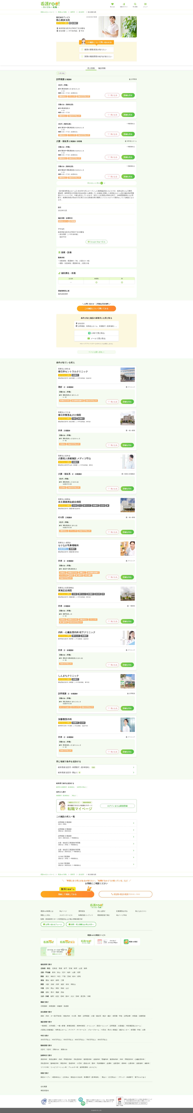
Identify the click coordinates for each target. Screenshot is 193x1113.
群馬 (79, 976)
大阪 (47, 984)
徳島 (47, 992)
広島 (47, 988)
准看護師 (52, 1006)
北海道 (54, 968)
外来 (47, 1016)
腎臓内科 (105, 1059)
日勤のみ (56, 1049)
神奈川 (53, 976)
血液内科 (96, 1059)
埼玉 (59, 976)
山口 (67, 988)
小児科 (79, 1063)
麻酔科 (147, 1063)
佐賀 (57, 996)
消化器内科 (78, 1059)
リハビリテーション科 (58, 1067)
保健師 (59, 1006)
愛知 (47, 980)
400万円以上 (57, 1039)
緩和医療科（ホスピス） (89, 1067)
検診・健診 (107, 1016)
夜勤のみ (64, 1049)
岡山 (52, 988)
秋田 (75, 968)
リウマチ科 (45, 1067)
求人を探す (101, 911)
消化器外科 (45, 1063)
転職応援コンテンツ (86, 915)
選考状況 (82, 911)
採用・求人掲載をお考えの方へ (82, 924)
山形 (80, 968)
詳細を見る (128, 95)
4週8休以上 (56, 1077)
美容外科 (44, 1059)
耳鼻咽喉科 (101, 1063)
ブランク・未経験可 (125, 1077)
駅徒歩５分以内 (76, 1077)
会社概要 (44, 1086)
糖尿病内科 (114, 1059)
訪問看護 (86, 1016)
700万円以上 (91, 1039)
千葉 (64, 976)
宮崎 (77, 996)
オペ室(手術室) (56, 1016)
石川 (63, 972)
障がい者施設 (112, 1030)
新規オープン (45, 1077)
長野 (79, 972)
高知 (62, 992)
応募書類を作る (122, 911)
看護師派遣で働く (103, 915)
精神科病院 (81, 1026)
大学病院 (52, 1026)
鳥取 (57, 988)
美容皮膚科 (53, 1059)
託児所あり (112, 1077)
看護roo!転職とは (47, 911)
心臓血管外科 (139, 1059)
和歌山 (73, 984)
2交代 (43, 1049)
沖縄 (89, 996)
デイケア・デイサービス (77, 1030)
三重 (62, 980)
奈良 (67, 984)
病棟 (42, 1016)
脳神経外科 (54, 1063)
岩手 (65, 968)
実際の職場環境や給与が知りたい (98, 56)
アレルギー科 (73, 1067)
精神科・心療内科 (128, 1063)
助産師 (66, 1006)
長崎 (62, 996)
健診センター (124, 1030)
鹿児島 (83, 996)
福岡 (52, 996)
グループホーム (93, 1030)
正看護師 (44, 1006)
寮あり (74, 795)
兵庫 (57, 984)
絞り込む (62, 73)
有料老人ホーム (61, 1030)
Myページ (63, 911)
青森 (60, 968)
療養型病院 (71, 1026)
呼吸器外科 (129, 1059)
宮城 (70, 968)
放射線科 (139, 1063)
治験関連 (142, 1016)
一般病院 (44, 1026)
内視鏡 (134, 1016)
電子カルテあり (140, 1077)
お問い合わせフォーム (54, 924)
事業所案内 (45, 1090)
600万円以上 (80, 1039)
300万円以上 (45, 1039)
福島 (85, 968)
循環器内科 (88, 1059)
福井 (68, 972)
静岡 (57, 980)
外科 (121, 1059)
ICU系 (74, 1016)
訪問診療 (127, 1016)
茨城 (69, 976)
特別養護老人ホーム (133, 1026)
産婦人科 (87, 1063)
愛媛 (57, 992)
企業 (144, 1030)
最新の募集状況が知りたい (95, 49)
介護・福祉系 (96, 1016)
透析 (79, 1016)
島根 (62, 988)
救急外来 (66, 1016)
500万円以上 (68, 1039)
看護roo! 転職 (62, 12)
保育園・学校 (117, 1016)
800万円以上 (102, 1039)
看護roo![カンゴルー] (47, 12)
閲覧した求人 (45, 915)
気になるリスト (141, 911)
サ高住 (103, 1030)
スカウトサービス (66, 915)
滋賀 (62, 984)
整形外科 (63, 1063)
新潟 (53, 972)
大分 (72, 996)
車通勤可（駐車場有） (63, 795)
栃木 (74, 976)
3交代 (49, 1049)
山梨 (74, 972)
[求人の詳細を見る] (96, 386)
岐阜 (52, 980)
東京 (47, 976)
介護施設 (121, 1026)
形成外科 (72, 1063)
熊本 (67, 996)
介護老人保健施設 (47, 1030)
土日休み (66, 1077)
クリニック (91, 1026)
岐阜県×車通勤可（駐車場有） (65, 787)
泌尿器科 (116, 1063)
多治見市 (81, 12)
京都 (52, 984)
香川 (52, 992)
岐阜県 (73, 12)
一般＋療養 (61, 1026)
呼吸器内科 (68, 1059)
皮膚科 (109, 1063)
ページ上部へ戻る (96, 352)
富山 (58, 972)
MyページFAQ (121, 915)
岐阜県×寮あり (82, 787)
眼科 (93, 1063)
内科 (60, 1059)
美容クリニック (102, 1026)
